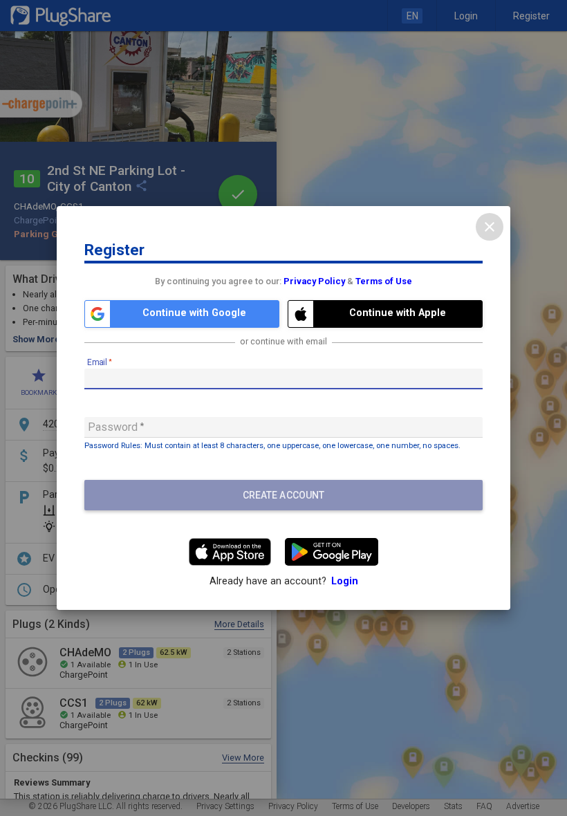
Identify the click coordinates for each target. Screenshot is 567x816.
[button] (181, 314)
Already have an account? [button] (284, 581)
